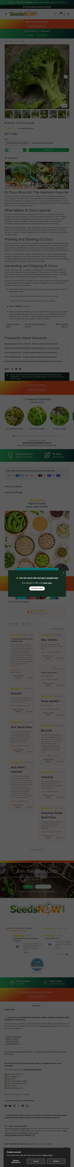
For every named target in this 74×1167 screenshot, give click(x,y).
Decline (56, 1161)
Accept (36, 1161)
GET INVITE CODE (37, 588)
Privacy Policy (47, 1155)
